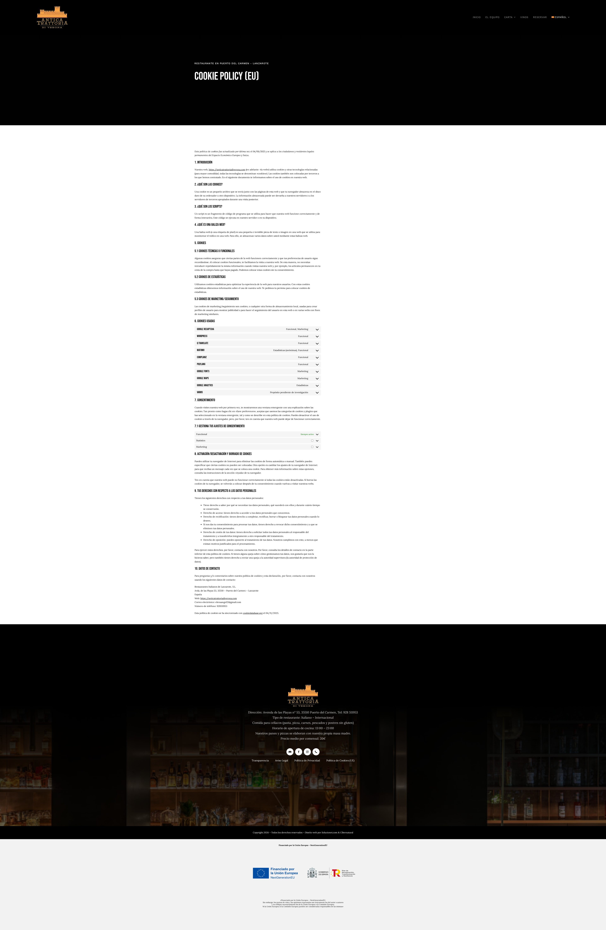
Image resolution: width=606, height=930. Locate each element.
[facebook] (298, 751)
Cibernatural (346, 832)
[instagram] (307, 751)
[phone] (316, 751)
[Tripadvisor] (290, 751)
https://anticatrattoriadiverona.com (227, 169)
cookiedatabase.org (253, 613)
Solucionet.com (329, 832)
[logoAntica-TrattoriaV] (52, 8)
